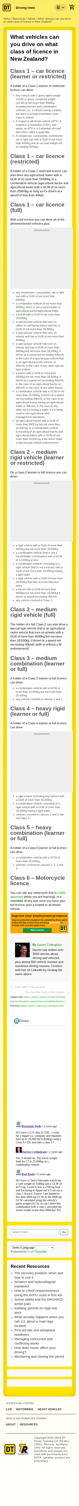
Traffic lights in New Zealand (30, 987)
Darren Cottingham (49, 944)
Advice (24, 1006)
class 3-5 (44, 997)
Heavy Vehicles (50, 1409)
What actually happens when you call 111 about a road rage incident (39, 1321)
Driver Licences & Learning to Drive (46, 1006)
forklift (21, 314)
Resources (29, 1424)
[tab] (21, 1021)
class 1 (27, 997)
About (11, 1424)
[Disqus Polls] (43, 1074)
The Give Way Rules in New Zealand (44, 992)
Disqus (24, 1020)
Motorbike (24, 1409)
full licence (24, 1001)
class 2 (35, 997)
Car (9, 1409)
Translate (41, 1251)
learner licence (37, 1001)
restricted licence (54, 1001)
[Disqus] (39, 1165)
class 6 (53, 997)
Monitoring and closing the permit (39, 1356)
